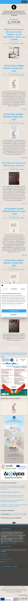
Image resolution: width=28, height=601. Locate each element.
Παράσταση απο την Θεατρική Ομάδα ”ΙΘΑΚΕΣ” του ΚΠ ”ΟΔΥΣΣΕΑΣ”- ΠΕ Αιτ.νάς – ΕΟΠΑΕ (14, 34)
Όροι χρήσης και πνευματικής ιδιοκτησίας (10, 586)
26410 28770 (5, 556)
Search (2, 357)
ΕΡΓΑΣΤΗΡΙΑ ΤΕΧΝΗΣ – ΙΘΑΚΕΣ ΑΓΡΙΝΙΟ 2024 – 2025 (14, 117)
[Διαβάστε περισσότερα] (9, 543)
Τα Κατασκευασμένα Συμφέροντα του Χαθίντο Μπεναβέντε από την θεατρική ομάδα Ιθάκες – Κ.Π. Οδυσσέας (13, 487)
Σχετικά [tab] (23, 288)
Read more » (24, 109)
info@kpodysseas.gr (6, 559)
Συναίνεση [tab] (5, 288)
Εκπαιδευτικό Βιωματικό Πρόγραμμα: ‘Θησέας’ (14, 164)
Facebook (4, 561)
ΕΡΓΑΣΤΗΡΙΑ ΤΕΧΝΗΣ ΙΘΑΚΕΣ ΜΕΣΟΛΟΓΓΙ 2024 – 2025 (14, 211)
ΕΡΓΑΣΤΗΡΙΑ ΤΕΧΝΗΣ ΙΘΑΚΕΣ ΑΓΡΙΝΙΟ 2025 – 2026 (14, 68)
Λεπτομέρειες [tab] (14, 288)
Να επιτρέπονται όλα (14, 310)
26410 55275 (5, 554)
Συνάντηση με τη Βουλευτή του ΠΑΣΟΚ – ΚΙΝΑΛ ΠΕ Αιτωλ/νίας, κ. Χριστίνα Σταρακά (14, 505)
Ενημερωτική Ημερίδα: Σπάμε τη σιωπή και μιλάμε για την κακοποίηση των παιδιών (12, 496)
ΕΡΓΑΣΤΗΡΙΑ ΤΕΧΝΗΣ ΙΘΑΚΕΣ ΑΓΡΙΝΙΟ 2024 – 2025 (14, 263)
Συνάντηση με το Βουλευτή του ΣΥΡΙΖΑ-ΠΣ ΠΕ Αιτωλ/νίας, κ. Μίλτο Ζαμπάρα (13, 500)
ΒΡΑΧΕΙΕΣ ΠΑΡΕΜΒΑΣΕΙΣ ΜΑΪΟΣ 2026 (10, 492)
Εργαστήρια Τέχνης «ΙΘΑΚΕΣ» (17, 43)
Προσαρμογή (13, 314)
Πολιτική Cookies (22, 586)
